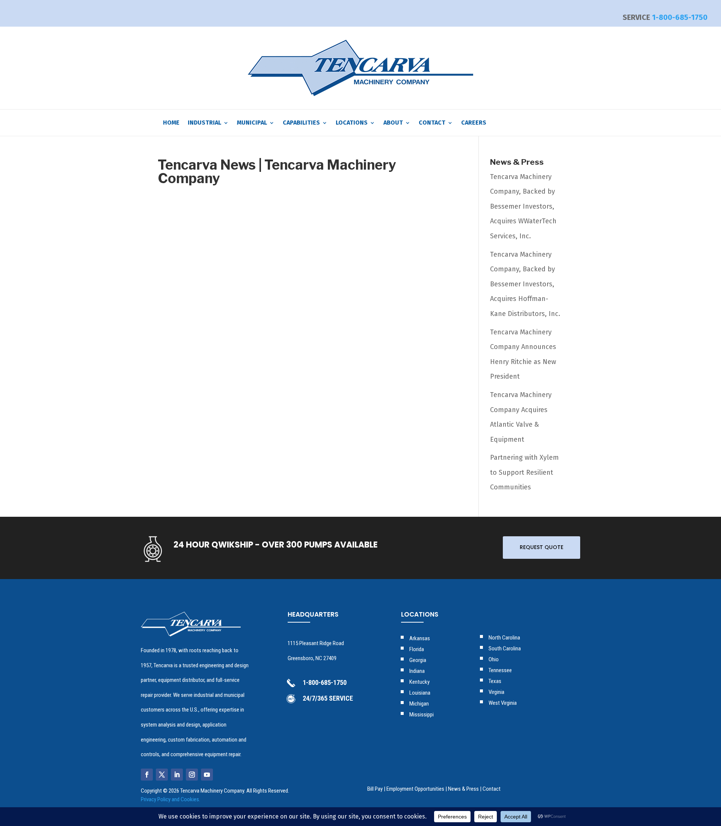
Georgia (417, 660)
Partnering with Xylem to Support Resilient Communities (524, 472)
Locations (352, 123)
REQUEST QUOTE (541, 547)
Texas (495, 681)
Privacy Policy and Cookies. (170, 799)
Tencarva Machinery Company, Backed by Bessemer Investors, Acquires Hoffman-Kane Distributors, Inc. (525, 284)
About (393, 123)
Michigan (419, 703)
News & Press (463, 788)
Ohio (494, 659)
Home (171, 123)
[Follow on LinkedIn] (177, 775)
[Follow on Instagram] (192, 775)
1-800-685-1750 (679, 17)
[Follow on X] (162, 775)
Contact (432, 123)
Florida (416, 649)
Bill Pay (375, 788)
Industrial (204, 123)
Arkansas (419, 638)
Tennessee (500, 670)
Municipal (252, 123)
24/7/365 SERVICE (328, 698)
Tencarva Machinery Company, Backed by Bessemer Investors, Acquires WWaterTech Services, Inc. (523, 206)
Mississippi (421, 714)
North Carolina (504, 637)
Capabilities (301, 123)
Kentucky (419, 682)
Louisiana (419, 692)
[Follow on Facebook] (147, 775)
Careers (473, 123)
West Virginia (503, 703)
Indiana (417, 671)
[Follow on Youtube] (207, 775)
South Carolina (505, 648)
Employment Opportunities (415, 788)
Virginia (496, 692)
